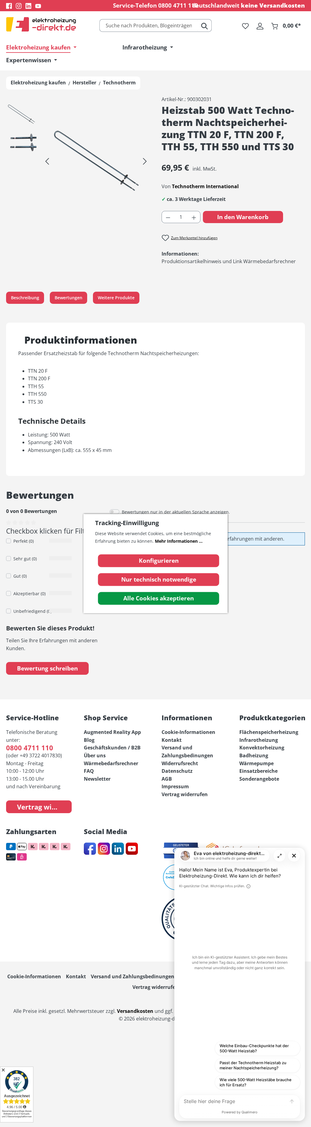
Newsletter (97, 779)
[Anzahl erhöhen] (194, 217)
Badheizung (253, 755)
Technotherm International (205, 186)
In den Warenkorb (242, 217)
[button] (21, 116)
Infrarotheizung (258, 740)
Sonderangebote (259, 779)
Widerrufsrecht (180, 763)
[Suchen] (204, 25)
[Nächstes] (144, 161)
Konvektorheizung (261, 747)
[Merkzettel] (245, 25)
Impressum (175, 786)
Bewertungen (68, 297)
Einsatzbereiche (258, 771)
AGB (167, 779)
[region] (78, 161)
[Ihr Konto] (260, 25)
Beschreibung (25, 297)
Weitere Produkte (116, 297)
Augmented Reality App (112, 732)
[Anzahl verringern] (168, 217)
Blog (89, 740)
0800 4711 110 (178, 5)
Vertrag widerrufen (44, 806)
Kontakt (172, 740)
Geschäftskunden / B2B (112, 747)
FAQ (89, 771)
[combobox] (148, 25)
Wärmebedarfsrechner (111, 763)
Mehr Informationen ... (179, 541)
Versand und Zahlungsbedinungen (132, 976)
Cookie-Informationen (188, 732)
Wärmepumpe (256, 763)
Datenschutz (177, 771)
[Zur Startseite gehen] (41, 24)
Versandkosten (135, 1011)
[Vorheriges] (47, 161)
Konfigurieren (159, 561)
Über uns (95, 755)
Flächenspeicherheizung (268, 732)
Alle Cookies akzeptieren (158, 598)
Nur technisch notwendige (158, 579)
